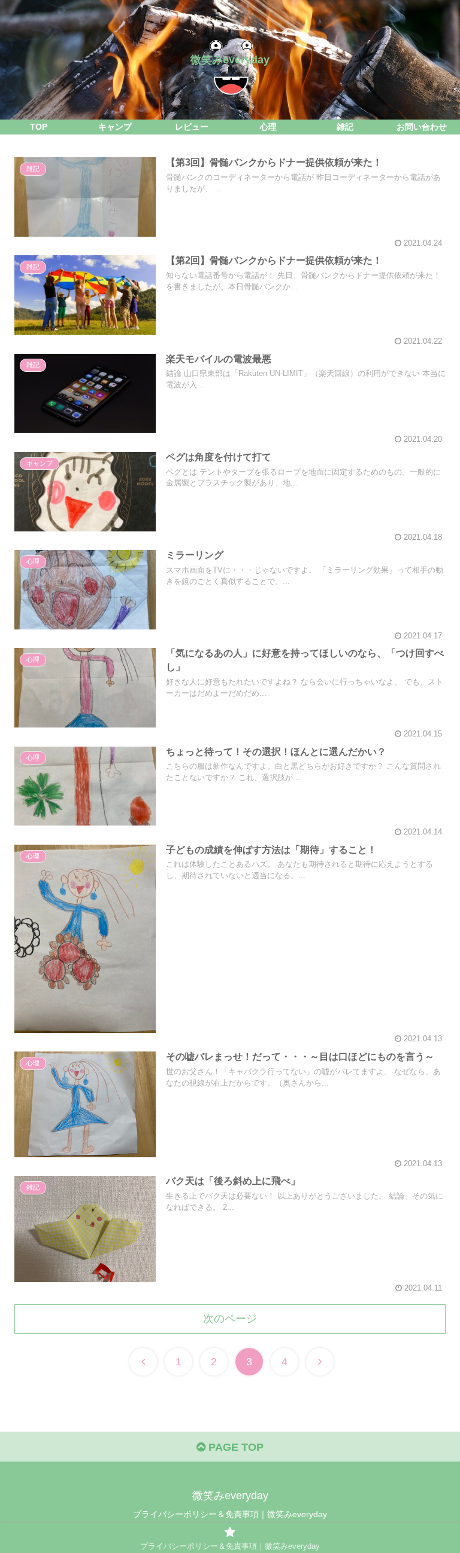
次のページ (230, 1319)
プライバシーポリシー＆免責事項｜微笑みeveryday (230, 1514)
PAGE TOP (234, 1447)
